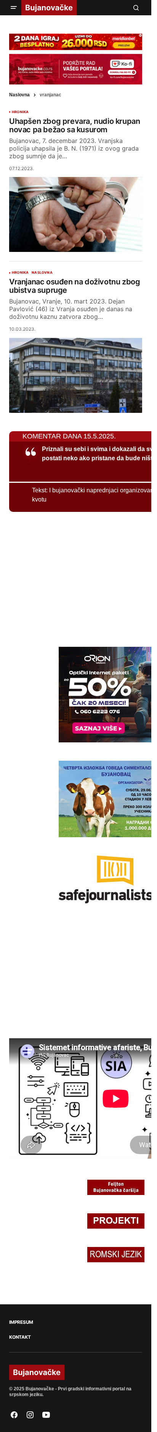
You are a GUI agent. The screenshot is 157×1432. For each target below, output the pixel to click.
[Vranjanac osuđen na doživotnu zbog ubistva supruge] (75, 375)
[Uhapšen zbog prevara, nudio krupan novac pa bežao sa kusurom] (75, 214)
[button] (13, 7)
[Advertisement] (66, 578)
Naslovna (19, 94)
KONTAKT (19, 1337)
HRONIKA (20, 112)
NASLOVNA (42, 272)
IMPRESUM (21, 1322)
